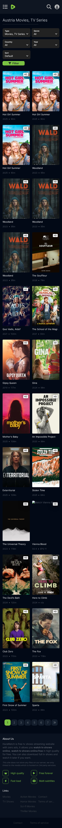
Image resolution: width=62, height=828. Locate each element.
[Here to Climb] (45, 575)
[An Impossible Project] (45, 413)
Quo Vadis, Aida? (12, 329)
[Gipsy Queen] (16, 360)
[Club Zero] (16, 628)
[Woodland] (45, 145)
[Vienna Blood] (45, 521)
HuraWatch (9, 743)
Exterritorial (9, 490)
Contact (42, 796)
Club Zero (8, 651)
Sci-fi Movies (27, 806)
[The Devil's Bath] (16, 575)
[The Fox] (45, 628)
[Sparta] (45, 682)
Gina (34, 383)
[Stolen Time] (45, 467)
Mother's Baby (10, 436)
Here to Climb (39, 597)
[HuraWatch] (13, 6)
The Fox (36, 651)
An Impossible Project (43, 436)
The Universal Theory (14, 544)
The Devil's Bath (11, 597)
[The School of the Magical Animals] (45, 306)
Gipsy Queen (10, 383)
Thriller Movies (28, 811)
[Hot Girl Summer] (16, 91)
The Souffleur (39, 275)
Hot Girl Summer (11, 114)
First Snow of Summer (15, 705)
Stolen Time (38, 490)
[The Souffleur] (45, 252)
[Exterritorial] (16, 467)
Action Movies (28, 796)
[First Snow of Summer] (16, 682)
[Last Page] (54, 722)
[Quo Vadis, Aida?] (16, 306)
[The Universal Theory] (16, 521)
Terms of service (46, 801)
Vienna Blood (39, 544)
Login (57, 7)
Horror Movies (28, 801)
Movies (7, 796)
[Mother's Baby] (16, 413)
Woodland (37, 168)
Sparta (35, 705)
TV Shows (8, 801)
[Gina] (45, 360)
